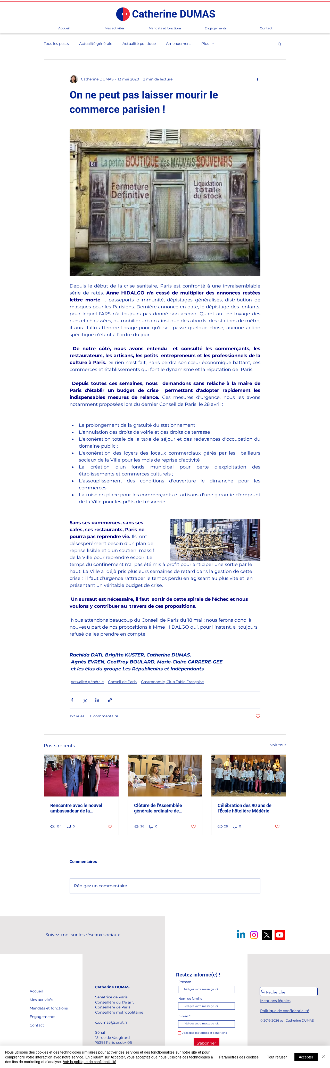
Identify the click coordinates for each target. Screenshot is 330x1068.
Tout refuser (277, 1056)
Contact (37, 1025)
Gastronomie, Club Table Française (172, 681)
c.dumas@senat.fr (111, 1022)
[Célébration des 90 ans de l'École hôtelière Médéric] (248, 775)
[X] (267, 935)
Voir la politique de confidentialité (89, 1061)
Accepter (306, 1056)
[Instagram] (254, 935)
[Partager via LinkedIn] (97, 700)
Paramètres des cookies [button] (239, 1056)
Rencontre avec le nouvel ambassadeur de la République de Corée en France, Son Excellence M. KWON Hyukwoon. (77, 808)
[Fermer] (324, 1057)
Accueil (36, 991)
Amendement (178, 43)
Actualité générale (95, 43)
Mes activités (41, 999)
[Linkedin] (241, 935)
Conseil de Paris (122, 681)
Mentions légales (275, 1000)
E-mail (183, 1016)
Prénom (184, 981)
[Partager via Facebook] (72, 700)
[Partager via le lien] (110, 700)
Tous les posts (56, 43)
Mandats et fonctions (41, 1008)
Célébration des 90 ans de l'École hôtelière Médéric (244, 808)
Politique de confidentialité (284, 1010)
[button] (279, 44)
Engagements (41, 1016)
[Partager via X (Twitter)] (84, 700)
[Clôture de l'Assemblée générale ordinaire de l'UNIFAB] (165, 775)
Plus (205, 43)
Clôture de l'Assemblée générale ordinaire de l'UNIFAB (158, 808)
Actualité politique (139, 43)
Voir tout (278, 745)
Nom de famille (190, 998)
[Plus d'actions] (257, 79)
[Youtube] (280, 935)
